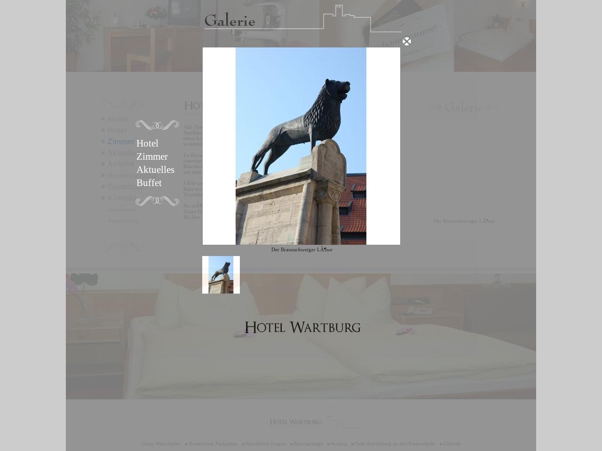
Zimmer (152, 156)
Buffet (149, 182)
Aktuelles (155, 169)
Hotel (147, 143)
